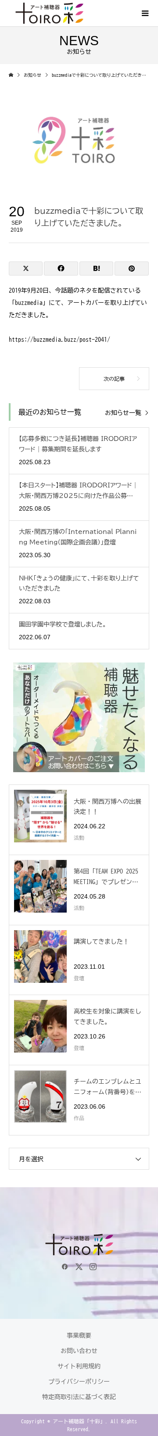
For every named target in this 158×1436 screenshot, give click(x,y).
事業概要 (79, 1335)
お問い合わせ (79, 1351)
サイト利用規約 (79, 1366)
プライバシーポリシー (79, 1382)
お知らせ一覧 (123, 413)
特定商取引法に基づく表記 (79, 1397)
